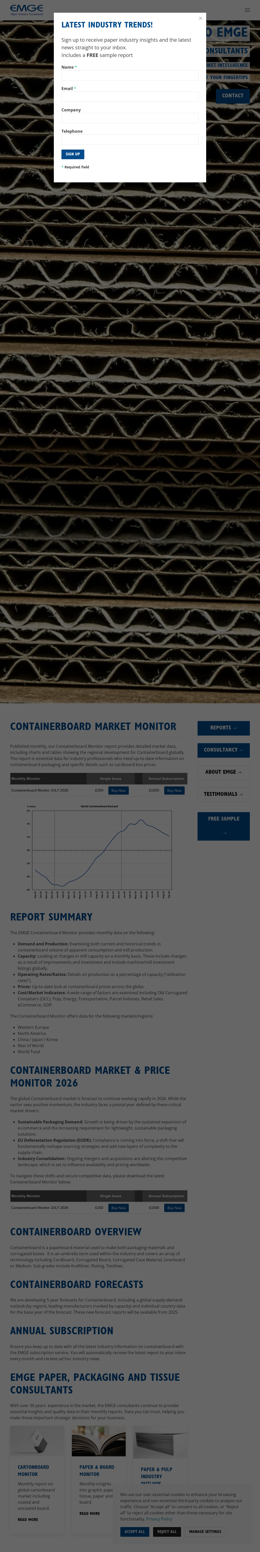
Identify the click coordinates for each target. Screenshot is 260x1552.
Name (69, 67)
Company (71, 110)
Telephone (72, 131)
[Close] (201, 18)
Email (68, 88)
